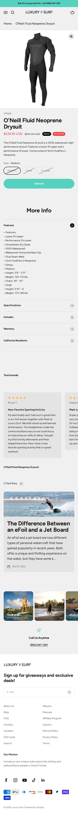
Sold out (39, 183)
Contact (8, 724)
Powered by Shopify (34, 807)
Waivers (47, 706)
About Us (9, 706)
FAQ (6, 718)
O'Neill (7, 113)
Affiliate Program (52, 718)
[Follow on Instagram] (15, 780)
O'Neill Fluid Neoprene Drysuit (35, 23)
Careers (47, 724)
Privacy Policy (50, 737)
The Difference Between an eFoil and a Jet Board (38, 526)
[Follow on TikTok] (33, 780)
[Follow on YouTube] (24, 780)
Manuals (47, 712)
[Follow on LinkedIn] (43, 780)
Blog (6, 712)
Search (8, 743)
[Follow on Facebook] (6, 780)
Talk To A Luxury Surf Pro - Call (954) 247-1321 (39, 3)
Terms (46, 743)
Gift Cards (9, 737)
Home (8, 23)
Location (8, 730)
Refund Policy (50, 730)
